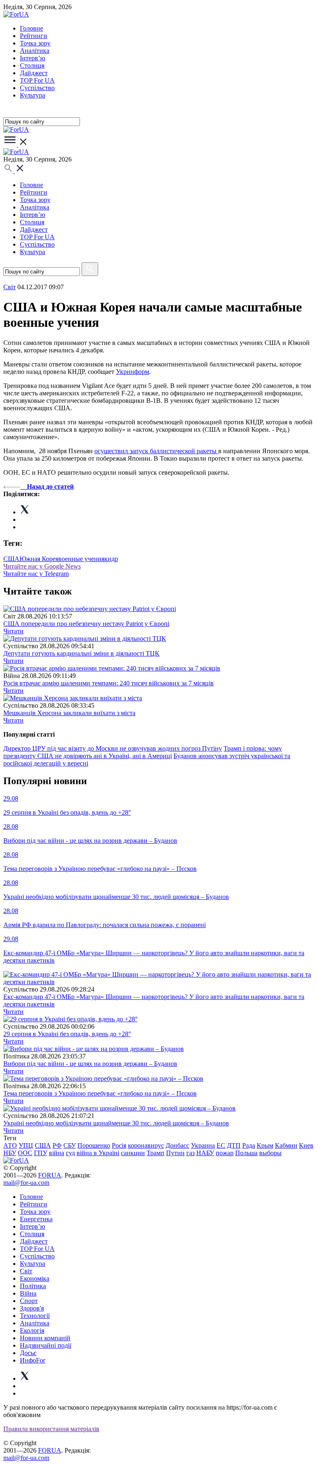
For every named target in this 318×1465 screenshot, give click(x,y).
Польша (246, 1152)
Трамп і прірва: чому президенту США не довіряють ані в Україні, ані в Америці (142, 752)
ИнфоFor (32, 1360)
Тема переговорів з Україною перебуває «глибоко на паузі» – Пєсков (100, 1093)
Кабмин (286, 1145)
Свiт (9, 286)
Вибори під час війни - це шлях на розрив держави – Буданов (90, 1063)
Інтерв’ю (32, 58)
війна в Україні (98, 1152)
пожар (225, 1152)
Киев (306, 1145)
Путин (175, 1152)
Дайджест (34, 72)
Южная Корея (38, 558)
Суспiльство (37, 87)
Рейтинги (33, 35)
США (11, 558)
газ (190, 1152)
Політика (33, 1285)
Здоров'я (32, 1308)
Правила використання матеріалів (51, 1428)
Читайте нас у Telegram (36, 573)
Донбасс (177, 1145)
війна (56, 1152)
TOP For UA (37, 80)
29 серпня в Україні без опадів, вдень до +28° (67, 1033)
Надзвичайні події (45, 1345)
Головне (31, 28)
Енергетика (36, 1218)
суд (70, 1152)
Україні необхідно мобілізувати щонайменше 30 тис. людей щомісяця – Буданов (116, 1123)
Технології (35, 1315)
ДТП (234, 1145)
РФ (57, 1145)
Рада (248, 1145)
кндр (111, 558)
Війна (28, 1293)
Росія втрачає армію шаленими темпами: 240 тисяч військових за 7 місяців (108, 683)
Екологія (32, 1330)
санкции (133, 1152)
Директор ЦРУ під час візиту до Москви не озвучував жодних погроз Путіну (112, 748)
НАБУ (205, 1152)
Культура (32, 95)
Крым (265, 1145)
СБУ (69, 1145)
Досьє (28, 1352)
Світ (26, 1271)
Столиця (32, 65)
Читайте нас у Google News (42, 566)
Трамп (155, 1152)
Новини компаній (45, 1337)
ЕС (221, 1145)
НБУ (9, 1152)
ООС (25, 1152)
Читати (13, 631)
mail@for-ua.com (26, 1182)
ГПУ (40, 1152)
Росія (119, 1145)
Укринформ (132, 371)
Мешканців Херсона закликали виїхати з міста (69, 712)
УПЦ (26, 1145)
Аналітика (34, 50)
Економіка (34, 1278)
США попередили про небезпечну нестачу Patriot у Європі (86, 623)
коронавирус (146, 1145)
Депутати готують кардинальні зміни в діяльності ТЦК (81, 653)
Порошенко (93, 1145)
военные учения (81, 558)
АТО (10, 1145)
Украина (203, 1145)
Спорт (29, 1300)
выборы (270, 1152)
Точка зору (35, 43)
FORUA (49, 1175)
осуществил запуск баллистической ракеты (156, 450)
